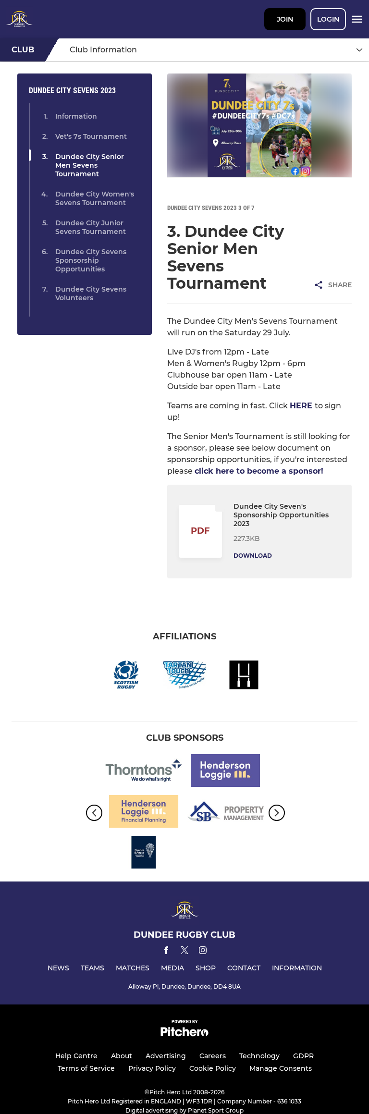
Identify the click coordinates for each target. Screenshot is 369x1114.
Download (253, 555)
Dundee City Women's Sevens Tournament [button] (94, 198)
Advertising (166, 1056)
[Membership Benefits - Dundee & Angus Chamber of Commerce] (143, 854)
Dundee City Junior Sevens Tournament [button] (90, 227)
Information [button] (76, 116)
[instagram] (203, 951)
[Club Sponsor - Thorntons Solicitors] (143, 772)
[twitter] (184, 951)
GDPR (303, 1056)
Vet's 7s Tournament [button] (91, 136)
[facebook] (166, 951)
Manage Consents (280, 1068)
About (121, 1056)
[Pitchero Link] (184, 1034)
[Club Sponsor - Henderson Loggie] (225, 772)
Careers (212, 1056)
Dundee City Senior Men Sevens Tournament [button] (89, 165)
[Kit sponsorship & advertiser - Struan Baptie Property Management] (225, 813)
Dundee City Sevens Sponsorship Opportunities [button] (90, 260)
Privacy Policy (152, 1068)
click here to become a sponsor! (259, 471)
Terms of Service (86, 1068)
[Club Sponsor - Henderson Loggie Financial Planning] (143, 813)
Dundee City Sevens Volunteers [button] (90, 293)
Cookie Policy (212, 1068)
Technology (259, 1056)
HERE (302, 405)
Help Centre (76, 1056)
